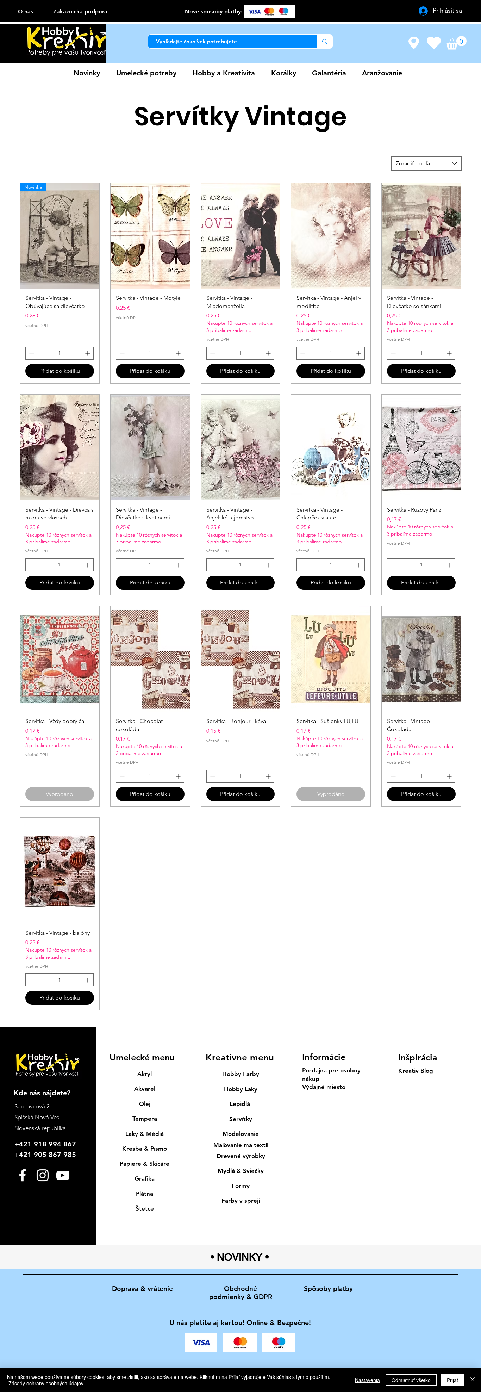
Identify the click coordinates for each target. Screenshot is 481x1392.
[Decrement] (30, 353)
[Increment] (88, 353)
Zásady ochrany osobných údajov (45, 1383)
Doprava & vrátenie (142, 1289)
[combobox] (426, 163)
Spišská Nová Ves (36, 1117)
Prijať (452, 1380)
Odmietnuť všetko (411, 1380)
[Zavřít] (472, 1380)
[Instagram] (43, 1175)
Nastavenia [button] (367, 1380)
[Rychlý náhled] (150, 236)
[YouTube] (63, 1175)
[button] (456, 43)
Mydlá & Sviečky (241, 1170)
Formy (241, 1185)
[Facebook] (22, 1175)
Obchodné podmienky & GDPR (240, 1293)
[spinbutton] (59, 353)
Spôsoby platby (328, 1289)
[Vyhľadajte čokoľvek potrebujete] (324, 41)
